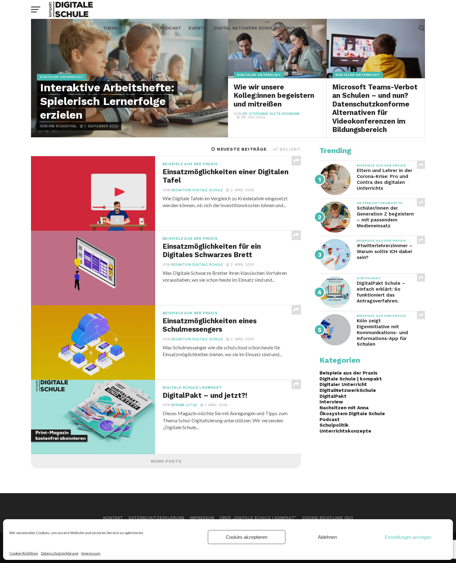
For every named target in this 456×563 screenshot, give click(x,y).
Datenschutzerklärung (59, 553)
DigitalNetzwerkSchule (348, 390)
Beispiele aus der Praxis (349, 373)
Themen (112, 27)
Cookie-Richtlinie (23, 553)
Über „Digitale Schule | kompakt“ (258, 517)
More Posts (166, 461)
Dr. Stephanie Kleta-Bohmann (271, 114)
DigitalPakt (333, 396)
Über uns (295, 27)
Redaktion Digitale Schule (197, 190)
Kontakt (113, 517)
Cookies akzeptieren (246, 537)
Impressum (91, 553)
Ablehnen (327, 537)
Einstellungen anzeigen (408, 537)
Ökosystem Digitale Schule (352, 413)
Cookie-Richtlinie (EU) (327, 517)
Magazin (141, 27)
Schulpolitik (334, 425)
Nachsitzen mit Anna (344, 408)
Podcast (170, 27)
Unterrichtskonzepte (345, 431)
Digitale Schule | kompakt (351, 379)
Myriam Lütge (184, 405)
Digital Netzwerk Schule (245, 27)
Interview (331, 402)
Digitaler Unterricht (343, 384)
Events (197, 27)
